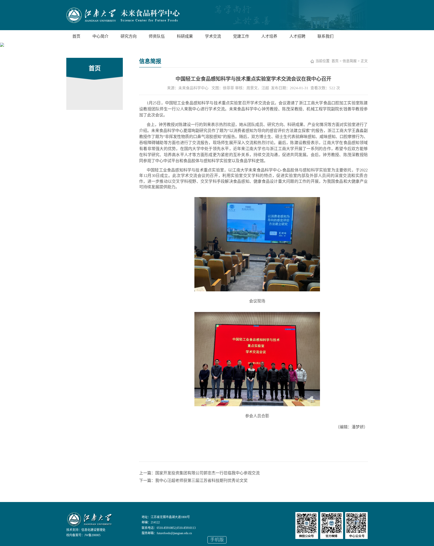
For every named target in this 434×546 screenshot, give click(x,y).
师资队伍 (157, 36)
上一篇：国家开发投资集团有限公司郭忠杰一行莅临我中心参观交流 (199, 473)
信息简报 (350, 61)
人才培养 (269, 36)
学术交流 (213, 36)
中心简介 (100, 36)
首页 (76, 36)
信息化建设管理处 (93, 530)
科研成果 (185, 36)
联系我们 (325, 36)
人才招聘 (297, 36)
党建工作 (241, 36)
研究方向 (129, 36)
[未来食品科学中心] (123, 16)
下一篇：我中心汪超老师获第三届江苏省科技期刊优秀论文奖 (193, 480)
